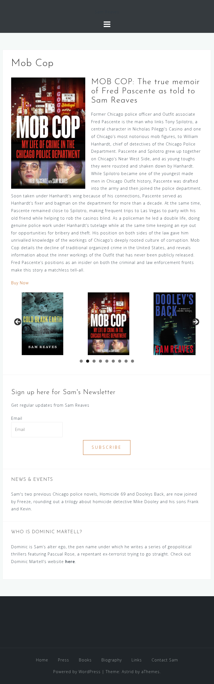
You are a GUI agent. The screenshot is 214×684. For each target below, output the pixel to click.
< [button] (18, 322)
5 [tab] (106, 361)
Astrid (128, 671)
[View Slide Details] (108, 323)
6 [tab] (113, 361)
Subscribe (107, 447)
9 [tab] (132, 361)
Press (63, 660)
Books (85, 660)
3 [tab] (94, 361)
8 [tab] (126, 361)
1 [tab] (81, 361)
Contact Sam (165, 660)
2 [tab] (87, 361)
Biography (111, 660)
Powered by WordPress (77, 671)
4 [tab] (100, 361)
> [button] (195, 322)
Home (42, 660)
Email (16, 418)
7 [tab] (119, 361)
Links (137, 660)
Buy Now (20, 282)
